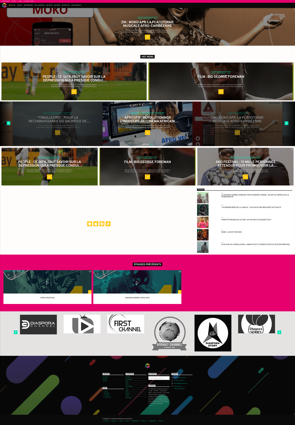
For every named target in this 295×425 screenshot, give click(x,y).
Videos (58, 5)
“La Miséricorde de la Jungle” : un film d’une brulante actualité (251, 208)
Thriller (127, 395)
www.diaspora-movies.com (180, 377)
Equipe (14, 1)
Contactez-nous (29, 1)
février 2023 (105, 377)
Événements (77, 5)
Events (127, 384)
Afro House (7, 271)
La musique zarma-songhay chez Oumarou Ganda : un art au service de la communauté (255, 196)
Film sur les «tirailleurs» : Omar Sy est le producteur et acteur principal (255, 245)
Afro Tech (15, 271)
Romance (128, 393)
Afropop (21, 271)
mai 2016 (105, 381)
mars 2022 (105, 379)
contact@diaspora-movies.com (180, 383)
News (155, 18)
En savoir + (151, 405)
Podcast (114, 421)
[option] (147, 124)
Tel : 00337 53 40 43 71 (179, 380)
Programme (6, 1)
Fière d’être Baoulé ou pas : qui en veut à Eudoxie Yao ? (246, 220)
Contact (161, 421)
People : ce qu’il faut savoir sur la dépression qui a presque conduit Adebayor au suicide (74, 78)
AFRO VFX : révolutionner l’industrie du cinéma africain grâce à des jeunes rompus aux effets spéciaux (57, 119)
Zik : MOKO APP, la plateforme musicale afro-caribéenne (147, 24)
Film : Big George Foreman (221, 77)
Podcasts (67, 5)
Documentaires (45, 114)
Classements (40, 5)
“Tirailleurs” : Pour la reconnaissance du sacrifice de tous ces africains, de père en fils (237, 119)
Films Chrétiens (147, 18)
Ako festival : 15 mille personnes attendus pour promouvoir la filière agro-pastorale (245, 163)
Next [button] (279, 332)
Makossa (96, 271)
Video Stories (70, 114)
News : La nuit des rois (231, 232)
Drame (140, 18)
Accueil (13, 5)
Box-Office (66, 73)
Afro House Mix (47, 298)
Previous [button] (16, 332)
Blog (20, 1)
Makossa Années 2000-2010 (137, 298)
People (258, 158)
